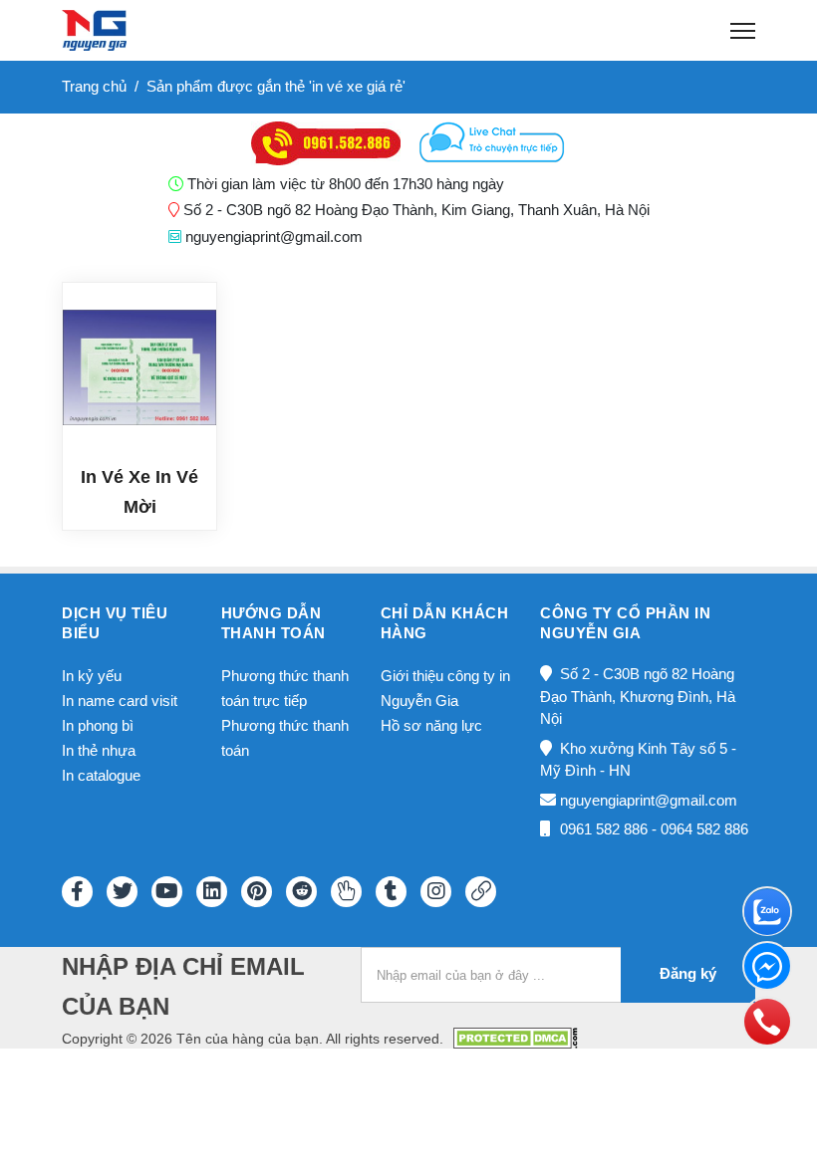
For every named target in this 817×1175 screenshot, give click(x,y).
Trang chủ (94, 86)
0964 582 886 (704, 829)
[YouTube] (166, 891)
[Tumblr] (391, 891)
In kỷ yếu (92, 675)
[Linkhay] (480, 891)
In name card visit (119, 700)
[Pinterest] (256, 891)
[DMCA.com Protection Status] (515, 1037)
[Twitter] (122, 891)
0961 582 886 (604, 829)
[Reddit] (301, 891)
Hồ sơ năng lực (431, 725)
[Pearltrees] (346, 891)
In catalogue (101, 775)
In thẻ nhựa (99, 750)
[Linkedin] (211, 891)
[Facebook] (77, 891)
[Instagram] (435, 891)
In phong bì (98, 725)
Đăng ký (688, 973)
